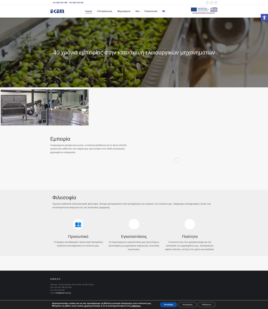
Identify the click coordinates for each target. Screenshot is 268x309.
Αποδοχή (168, 304)
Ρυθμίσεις (206, 304)
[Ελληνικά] (163, 11)
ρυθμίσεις (136, 306)
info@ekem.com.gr (63, 293)
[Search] (187, 11)
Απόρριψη (187, 304)
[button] (264, 17)
